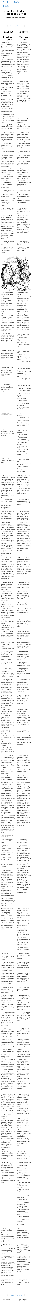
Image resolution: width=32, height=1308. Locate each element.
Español (16, 2)
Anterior (12, 26)
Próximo (19, 26)
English (7, 6)
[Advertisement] (16, 20)
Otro (14, 6)
